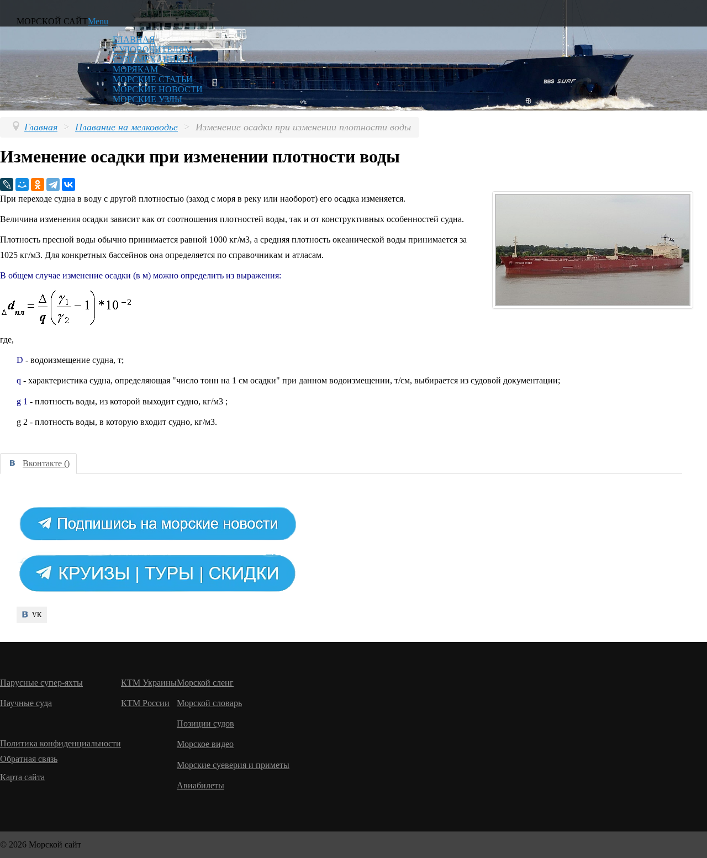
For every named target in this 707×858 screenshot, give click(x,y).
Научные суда (26, 703)
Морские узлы (147, 99)
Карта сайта (22, 777)
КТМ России (145, 703)
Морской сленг (205, 682)
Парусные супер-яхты (41, 682)
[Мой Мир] (22, 184)
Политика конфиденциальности (60, 743)
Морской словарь (209, 703)
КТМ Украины (149, 682)
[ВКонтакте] (68, 184)
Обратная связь (28, 759)
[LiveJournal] (6, 184)
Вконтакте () (46, 463)
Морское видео (205, 744)
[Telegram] (53, 184)
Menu (98, 21)
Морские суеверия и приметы (233, 765)
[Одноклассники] (37, 184)
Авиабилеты (200, 785)
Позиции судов (205, 723)
